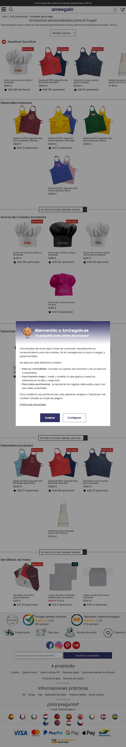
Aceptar (50, 418)
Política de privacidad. (33, 404)
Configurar (74, 418)
